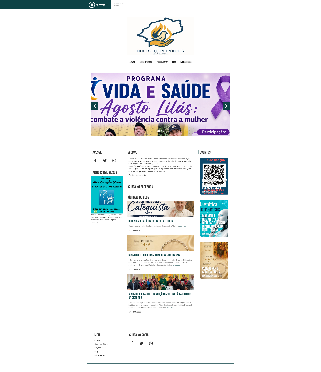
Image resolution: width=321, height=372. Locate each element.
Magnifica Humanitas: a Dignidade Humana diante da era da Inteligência (214, 223)
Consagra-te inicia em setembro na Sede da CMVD (155, 255)
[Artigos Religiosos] (107, 194)
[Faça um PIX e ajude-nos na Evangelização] (214, 176)
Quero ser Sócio (146, 62)
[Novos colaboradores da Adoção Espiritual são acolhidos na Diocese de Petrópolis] (160, 289)
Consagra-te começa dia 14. (211, 270)
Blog (174, 62)
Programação (162, 62)
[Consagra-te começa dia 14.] (214, 260)
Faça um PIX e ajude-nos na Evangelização (215, 184)
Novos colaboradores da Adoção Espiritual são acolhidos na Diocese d (160, 295)
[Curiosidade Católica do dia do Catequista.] (160, 216)
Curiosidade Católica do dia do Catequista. (151, 221)
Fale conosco (185, 62)
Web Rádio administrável (230, 368)
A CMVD (132, 62)
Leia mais (182, 226)
